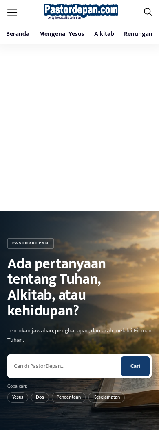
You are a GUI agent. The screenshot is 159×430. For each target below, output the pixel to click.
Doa (40, 397)
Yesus (17, 397)
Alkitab (104, 33)
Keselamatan (106, 397)
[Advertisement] (79, 127)
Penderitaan (69, 397)
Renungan (138, 33)
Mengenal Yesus (61, 33)
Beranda (17, 33)
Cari (135, 366)
